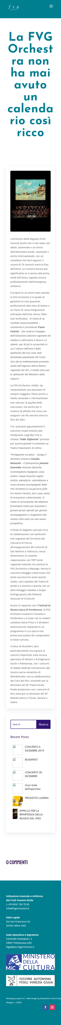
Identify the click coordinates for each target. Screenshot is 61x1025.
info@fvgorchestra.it (17, 908)
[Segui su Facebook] (45, 1007)
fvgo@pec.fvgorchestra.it (20, 946)
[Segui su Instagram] (52, 1007)
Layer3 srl (20, 998)
